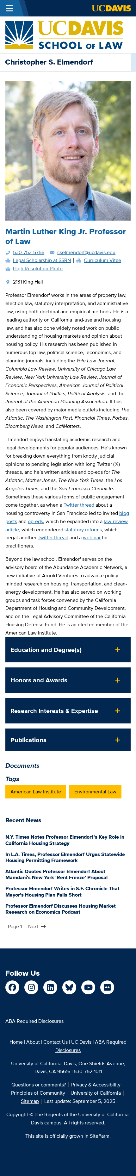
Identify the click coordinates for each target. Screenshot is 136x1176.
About (33, 1042)
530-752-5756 (28, 252)
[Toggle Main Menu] (9, 8)
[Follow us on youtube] (88, 987)
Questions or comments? (38, 1084)
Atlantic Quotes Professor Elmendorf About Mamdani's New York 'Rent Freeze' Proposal (56, 874)
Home (16, 1042)
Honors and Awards (38, 680)
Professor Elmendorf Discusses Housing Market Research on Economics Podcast (60, 909)
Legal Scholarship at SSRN (42, 260)
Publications (28, 740)
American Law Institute (35, 791)
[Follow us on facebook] (12, 987)
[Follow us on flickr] (107, 987)
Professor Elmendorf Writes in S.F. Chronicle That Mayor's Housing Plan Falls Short (62, 891)
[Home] (64, 34)
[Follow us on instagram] (31, 987)
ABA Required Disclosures (34, 1021)
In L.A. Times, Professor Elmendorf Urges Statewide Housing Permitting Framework (65, 857)
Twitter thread (79, 505)
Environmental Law (95, 791)
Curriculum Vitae (102, 260)
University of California (96, 1093)
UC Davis (81, 1042)
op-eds (35, 521)
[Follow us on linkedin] (50, 987)
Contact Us (55, 1042)
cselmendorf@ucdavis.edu (86, 252)
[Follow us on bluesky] (69, 987)
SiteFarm (99, 1136)
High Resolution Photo (38, 268)
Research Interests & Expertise (54, 711)
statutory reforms (83, 529)
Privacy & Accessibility (96, 1084)
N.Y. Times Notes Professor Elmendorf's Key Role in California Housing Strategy (64, 840)
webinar (92, 537)
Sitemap (30, 1101)
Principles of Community (38, 1093)
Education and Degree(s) (46, 649)
